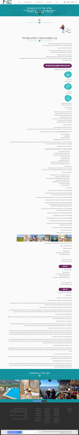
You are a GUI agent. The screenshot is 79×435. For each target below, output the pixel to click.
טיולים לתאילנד (38, 413)
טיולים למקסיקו (47, 420)
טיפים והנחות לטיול (39, 2)
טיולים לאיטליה (56, 408)
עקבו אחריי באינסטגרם (39, 373)
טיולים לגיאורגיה (38, 408)
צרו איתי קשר (69, 408)
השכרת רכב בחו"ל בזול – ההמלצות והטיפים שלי (18, 410)
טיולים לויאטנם (38, 410)
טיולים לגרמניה (56, 410)
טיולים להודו (38, 417)
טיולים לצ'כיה (38, 415)
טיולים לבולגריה (56, 415)
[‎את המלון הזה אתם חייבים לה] (29, 389)
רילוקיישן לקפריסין (28, 2)
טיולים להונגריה (47, 410)
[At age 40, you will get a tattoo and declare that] (49, 389)
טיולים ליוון (57, 417)
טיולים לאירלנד (47, 415)
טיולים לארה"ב (47, 408)
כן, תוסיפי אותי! (14, 432)
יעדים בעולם (49, 2)
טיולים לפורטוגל (56, 422)
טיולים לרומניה (47, 413)
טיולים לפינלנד (56, 420)
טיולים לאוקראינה (38, 420)
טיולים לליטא (47, 418)
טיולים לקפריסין (56, 413)
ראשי (56, 2)
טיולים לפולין (47, 417)
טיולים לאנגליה (38, 418)
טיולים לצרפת (47, 422)
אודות (19, 2)
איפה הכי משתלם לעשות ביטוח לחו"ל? (20, 408)
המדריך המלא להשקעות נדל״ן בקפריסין (20, 418)
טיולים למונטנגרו (56, 418)
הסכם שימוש (69, 410)
